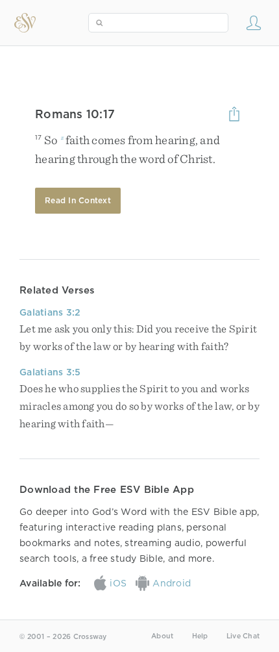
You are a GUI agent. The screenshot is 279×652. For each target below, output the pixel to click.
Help (200, 636)
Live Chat (243, 636)
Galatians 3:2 (49, 312)
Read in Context (78, 200)
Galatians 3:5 (49, 372)
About (162, 636)
